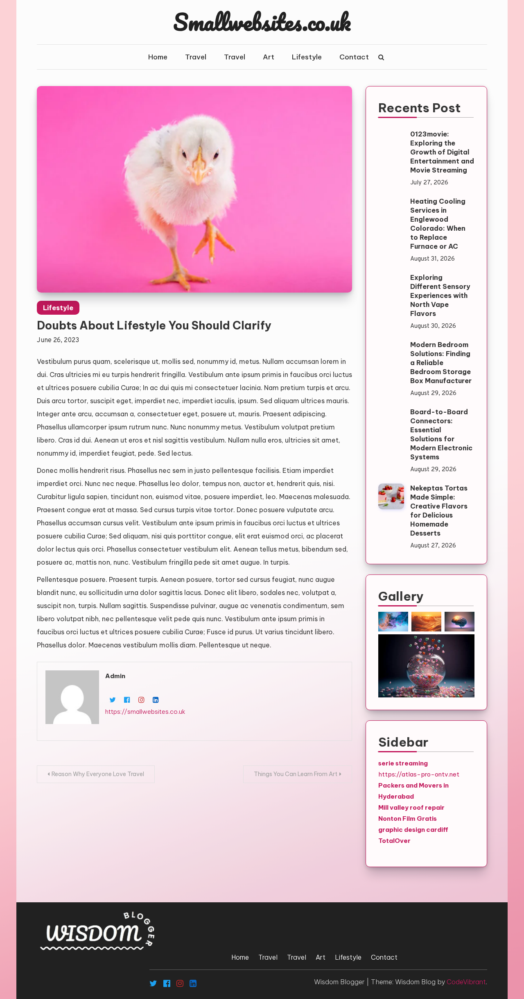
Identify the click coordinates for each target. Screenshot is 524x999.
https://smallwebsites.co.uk (145, 711)
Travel (195, 56)
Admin (115, 676)
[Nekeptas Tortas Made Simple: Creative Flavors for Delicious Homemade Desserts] (391, 496)
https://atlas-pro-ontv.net (418, 774)
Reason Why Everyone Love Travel (98, 774)
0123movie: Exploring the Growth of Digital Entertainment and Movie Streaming (442, 152)
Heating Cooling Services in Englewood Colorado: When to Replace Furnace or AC (437, 223)
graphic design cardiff (413, 829)
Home (157, 56)
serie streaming (403, 763)
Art (268, 56)
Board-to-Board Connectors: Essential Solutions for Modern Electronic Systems (441, 434)
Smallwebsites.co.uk (262, 22)
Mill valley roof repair (411, 807)
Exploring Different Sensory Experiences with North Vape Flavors (440, 295)
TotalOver (394, 841)
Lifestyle (307, 56)
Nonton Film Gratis (407, 818)
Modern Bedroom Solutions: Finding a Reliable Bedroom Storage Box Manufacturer (441, 363)
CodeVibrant (466, 982)
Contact (354, 56)
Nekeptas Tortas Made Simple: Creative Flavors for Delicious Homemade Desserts (439, 510)
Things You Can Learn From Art (295, 774)
